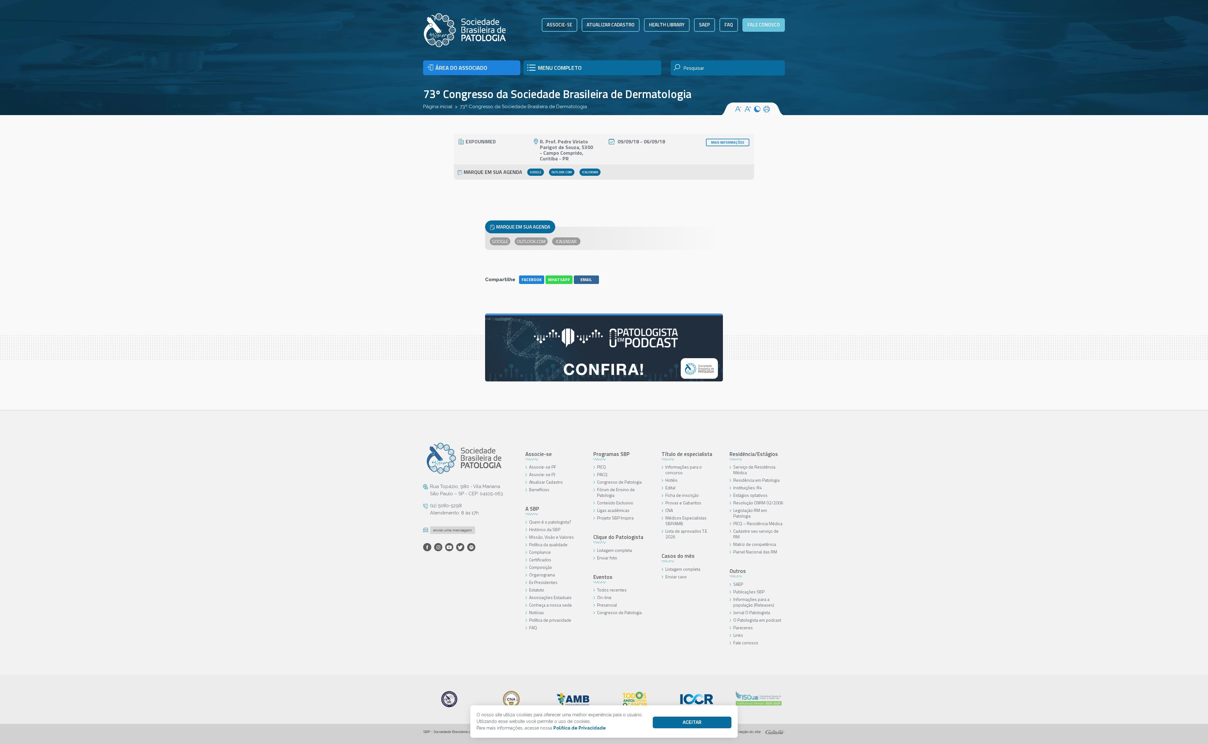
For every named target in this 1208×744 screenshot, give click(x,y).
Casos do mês (678, 556)
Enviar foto (607, 557)
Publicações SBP (748, 591)
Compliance (540, 552)
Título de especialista (687, 454)
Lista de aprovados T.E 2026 (686, 534)
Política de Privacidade (579, 727)
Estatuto (536, 589)
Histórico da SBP (544, 529)
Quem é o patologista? (550, 522)
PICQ (601, 467)
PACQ (602, 474)
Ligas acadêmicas (613, 510)
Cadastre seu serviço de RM (756, 534)
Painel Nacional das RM (755, 551)
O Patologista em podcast (757, 620)
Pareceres (743, 627)
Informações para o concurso (683, 470)
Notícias (536, 612)
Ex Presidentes (543, 582)
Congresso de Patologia (619, 482)
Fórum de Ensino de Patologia (616, 492)
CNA (669, 510)
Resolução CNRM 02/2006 (758, 502)
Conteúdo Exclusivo (615, 502)
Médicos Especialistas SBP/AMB (686, 520)
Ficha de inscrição (682, 495)
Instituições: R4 (747, 487)
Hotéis (671, 480)
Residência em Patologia (756, 480)
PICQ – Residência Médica (757, 523)
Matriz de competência (754, 544)
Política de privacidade (550, 620)
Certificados (540, 559)
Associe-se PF (542, 467)
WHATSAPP (559, 279)
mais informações (727, 142)
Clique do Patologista (618, 537)
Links (738, 635)
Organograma (542, 574)
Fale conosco (763, 24)
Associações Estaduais (550, 597)
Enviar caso (676, 576)
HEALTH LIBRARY (667, 24)
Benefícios (539, 489)
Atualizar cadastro (611, 24)
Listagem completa (614, 550)
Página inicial (437, 106)
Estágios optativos (750, 495)
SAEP (704, 24)
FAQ (728, 24)
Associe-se (559, 24)
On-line (604, 597)
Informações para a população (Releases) (753, 602)
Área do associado (461, 68)
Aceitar (692, 722)
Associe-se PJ (542, 474)
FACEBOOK (532, 279)
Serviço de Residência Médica (754, 470)
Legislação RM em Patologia (750, 513)
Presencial (607, 605)
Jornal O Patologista (751, 612)
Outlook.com (561, 172)
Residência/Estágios (754, 454)
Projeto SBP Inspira (615, 517)
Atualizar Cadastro (546, 482)
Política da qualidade (548, 544)
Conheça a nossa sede (550, 605)
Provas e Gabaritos (683, 502)
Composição (540, 567)
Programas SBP (611, 454)
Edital (670, 487)
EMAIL (586, 279)
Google (535, 172)
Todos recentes (612, 589)
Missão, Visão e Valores (551, 537)
